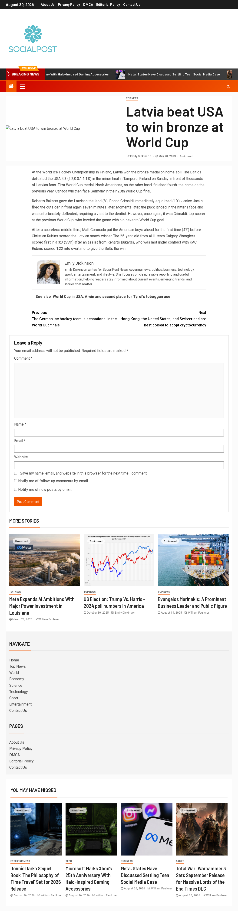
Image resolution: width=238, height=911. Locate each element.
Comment (23, 358)
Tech (69, 861)
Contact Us (131, 5)
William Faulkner (49, 619)
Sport (13, 698)
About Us (48, 5)
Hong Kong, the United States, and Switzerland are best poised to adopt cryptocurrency (163, 318)
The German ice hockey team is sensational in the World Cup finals (74, 318)
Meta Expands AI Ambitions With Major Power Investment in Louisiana (42, 606)
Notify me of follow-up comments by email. (53, 481)
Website (21, 457)
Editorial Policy (108, 5)
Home (14, 660)
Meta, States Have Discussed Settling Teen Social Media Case (155, 74)
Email (20, 441)
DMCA (88, 5)
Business (127, 861)
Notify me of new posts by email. (45, 489)
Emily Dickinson (141, 156)
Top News (132, 98)
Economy (16, 679)
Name (20, 424)
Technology (18, 692)
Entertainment (20, 704)
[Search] (228, 86)
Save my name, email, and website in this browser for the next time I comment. (83, 473)
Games (180, 861)
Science (15, 685)
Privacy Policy (69, 5)
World (14, 672)
